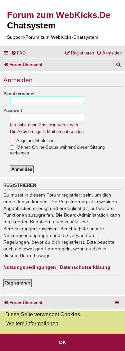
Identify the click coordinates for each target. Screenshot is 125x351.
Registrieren (17, 282)
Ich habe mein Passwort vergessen (44, 124)
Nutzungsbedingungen (29, 267)
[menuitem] (18, 53)
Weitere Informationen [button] (32, 323)
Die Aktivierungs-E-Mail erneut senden (47, 131)
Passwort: (13, 110)
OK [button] (62, 342)
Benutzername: (18, 93)
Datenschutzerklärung (85, 267)
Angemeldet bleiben (34, 140)
